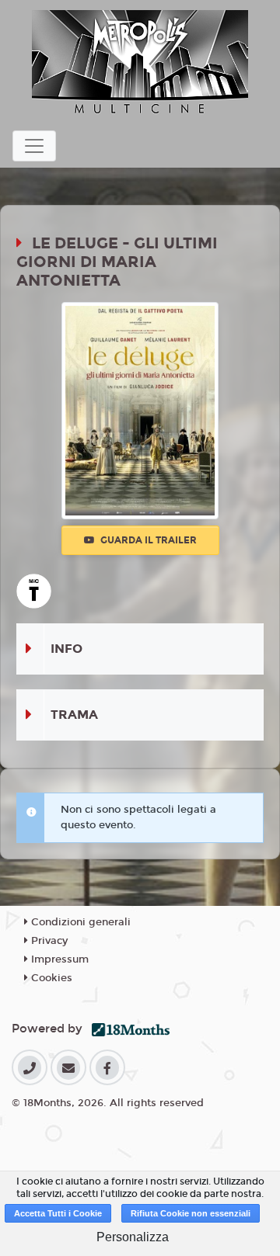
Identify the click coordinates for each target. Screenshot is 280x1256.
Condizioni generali (79, 922)
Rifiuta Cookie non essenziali (190, 1213)
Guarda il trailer (147, 540)
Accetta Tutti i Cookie (58, 1213)
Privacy (48, 941)
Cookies (50, 978)
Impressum (58, 959)
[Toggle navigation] (34, 145)
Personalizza (132, 1237)
